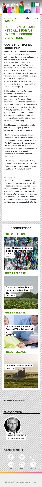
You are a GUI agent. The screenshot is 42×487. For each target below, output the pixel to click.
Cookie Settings (30, 482)
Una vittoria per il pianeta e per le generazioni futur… (19, 251)
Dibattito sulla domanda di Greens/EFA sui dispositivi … (19, 329)
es (36, 18)
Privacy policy (19, 482)
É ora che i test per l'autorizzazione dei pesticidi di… (19, 290)
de (29, 18)
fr (33, 18)
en (26, 18)
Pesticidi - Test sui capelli (19, 365)
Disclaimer (9, 482)
